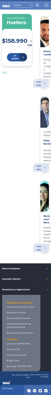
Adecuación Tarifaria (16, 312)
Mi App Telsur (13, 360)
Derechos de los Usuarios (18, 318)
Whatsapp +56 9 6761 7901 (19, 366)
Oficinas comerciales (17, 354)
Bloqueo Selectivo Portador (20, 332)
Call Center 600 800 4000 (18, 343)
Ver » (5, 72)
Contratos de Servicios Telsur (21, 306)
